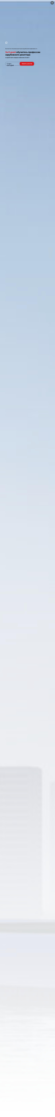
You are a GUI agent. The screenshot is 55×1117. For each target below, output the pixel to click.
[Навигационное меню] (52, 2)
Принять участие (27, 63)
